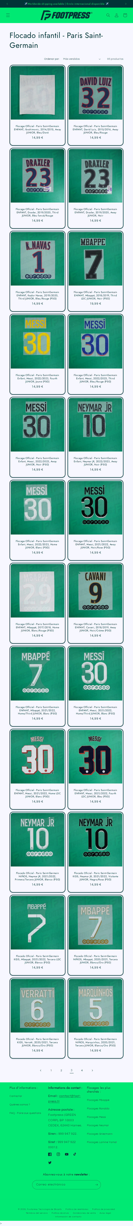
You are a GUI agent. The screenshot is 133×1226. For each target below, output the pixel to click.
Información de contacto (68, 1217)
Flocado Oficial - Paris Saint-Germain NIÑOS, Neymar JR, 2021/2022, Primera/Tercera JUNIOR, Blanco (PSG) (37, 876)
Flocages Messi (96, 1117)
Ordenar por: (51, 59)
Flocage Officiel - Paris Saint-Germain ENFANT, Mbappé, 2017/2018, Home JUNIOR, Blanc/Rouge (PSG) (37, 627)
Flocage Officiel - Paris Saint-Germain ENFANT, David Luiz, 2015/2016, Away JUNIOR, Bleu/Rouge (95, 129)
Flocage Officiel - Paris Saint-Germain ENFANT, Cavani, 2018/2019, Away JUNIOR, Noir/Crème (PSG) (95, 627)
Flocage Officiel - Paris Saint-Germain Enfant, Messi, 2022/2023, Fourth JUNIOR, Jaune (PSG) (37, 378)
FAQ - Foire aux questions (25, 1113)
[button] (8, 15)
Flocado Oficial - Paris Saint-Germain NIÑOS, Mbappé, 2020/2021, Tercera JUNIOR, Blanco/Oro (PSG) (95, 959)
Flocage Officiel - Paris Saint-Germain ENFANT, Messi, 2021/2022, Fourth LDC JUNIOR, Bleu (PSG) (95, 793)
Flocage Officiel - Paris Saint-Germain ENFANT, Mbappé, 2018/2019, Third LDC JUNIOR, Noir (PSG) (95, 295)
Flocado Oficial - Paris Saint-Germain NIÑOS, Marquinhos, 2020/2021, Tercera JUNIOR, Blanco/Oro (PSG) (95, 1042)
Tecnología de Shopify (50, 1209)
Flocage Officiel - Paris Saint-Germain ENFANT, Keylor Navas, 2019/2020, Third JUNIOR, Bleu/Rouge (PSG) (37, 295)
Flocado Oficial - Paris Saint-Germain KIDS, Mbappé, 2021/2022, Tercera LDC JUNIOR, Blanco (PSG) (37, 959)
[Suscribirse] (96, 1184)
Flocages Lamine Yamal (102, 1142)
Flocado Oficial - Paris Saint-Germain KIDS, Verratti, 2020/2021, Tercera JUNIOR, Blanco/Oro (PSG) (37, 1042)
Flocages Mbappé (98, 1100)
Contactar (16, 1096)
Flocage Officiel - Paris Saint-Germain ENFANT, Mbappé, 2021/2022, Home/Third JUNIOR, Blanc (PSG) (37, 710)
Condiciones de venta (84, 1213)
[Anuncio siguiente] (126, 4)
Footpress (32, 1209)
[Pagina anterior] (41, 1070)
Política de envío (60, 1213)
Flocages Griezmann (100, 1133)
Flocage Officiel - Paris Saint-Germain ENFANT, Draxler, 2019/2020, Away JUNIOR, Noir (95, 212)
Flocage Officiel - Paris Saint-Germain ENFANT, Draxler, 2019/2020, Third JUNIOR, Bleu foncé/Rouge (37, 212)
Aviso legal (105, 1213)
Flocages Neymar (98, 1125)
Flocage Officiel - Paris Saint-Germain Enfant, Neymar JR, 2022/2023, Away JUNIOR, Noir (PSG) (95, 461)
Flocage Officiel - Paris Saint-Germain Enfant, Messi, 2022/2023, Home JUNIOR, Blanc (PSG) (37, 544)
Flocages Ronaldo (98, 1108)
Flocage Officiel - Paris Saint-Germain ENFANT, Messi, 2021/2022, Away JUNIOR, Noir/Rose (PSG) (95, 544)
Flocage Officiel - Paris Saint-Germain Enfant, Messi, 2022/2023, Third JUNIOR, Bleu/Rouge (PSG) (95, 378)
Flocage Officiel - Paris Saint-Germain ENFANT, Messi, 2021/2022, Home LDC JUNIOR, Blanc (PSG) (37, 793)
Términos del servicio (37, 1213)
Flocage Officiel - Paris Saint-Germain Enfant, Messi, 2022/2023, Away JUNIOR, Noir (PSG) (37, 461)
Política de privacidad (103, 1209)
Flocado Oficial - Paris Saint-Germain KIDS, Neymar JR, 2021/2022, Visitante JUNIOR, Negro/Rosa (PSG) (95, 876)
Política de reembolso (76, 1209)
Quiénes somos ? (20, 1104)
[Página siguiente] (92, 1070)
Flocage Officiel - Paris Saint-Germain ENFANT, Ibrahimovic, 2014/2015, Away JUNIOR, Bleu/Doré (37, 129)
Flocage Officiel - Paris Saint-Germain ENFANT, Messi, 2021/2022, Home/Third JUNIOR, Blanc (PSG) (95, 710)
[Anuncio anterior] (7, 4)
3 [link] (72, 1070)
